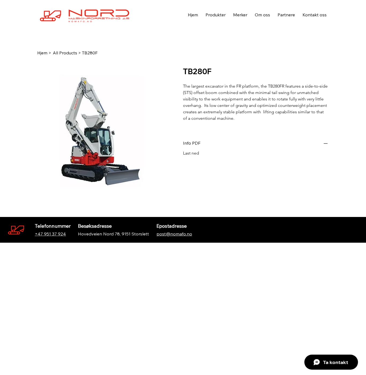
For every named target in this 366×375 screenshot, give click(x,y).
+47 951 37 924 (50, 234)
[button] (240, 14)
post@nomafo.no (174, 234)
